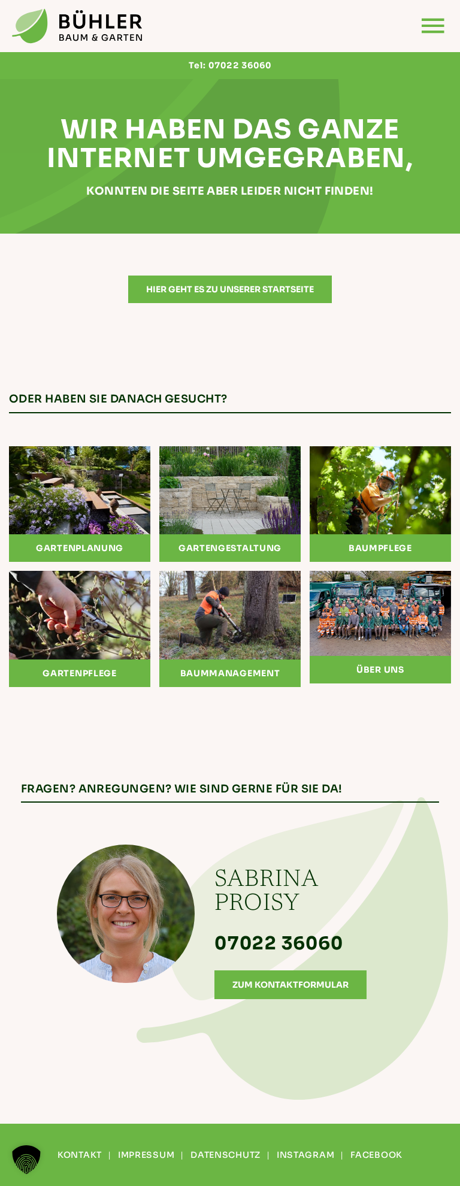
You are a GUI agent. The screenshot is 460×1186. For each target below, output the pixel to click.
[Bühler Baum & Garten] (78, 26)
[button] (26, 1159)
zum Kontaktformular (290, 984)
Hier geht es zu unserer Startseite (230, 289)
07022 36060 (239, 65)
